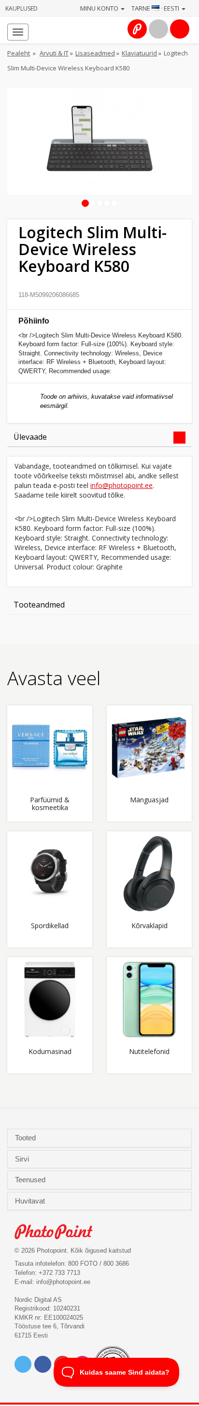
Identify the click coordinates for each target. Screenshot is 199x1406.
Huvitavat (31, 1201)
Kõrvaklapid (149, 926)
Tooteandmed (39, 604)
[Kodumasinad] (49, 999)
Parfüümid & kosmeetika (50, 803)
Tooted (26, 1138)
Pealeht (18, 53)
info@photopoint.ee (121, 485)
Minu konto (100, 8)
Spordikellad (50, 926)
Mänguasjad (149, 800)
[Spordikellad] (49, 873)
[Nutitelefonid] (149, 999)
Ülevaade (30, 437)
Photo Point (58, 1232)
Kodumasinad (49, 1052)
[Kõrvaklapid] (149, 873)
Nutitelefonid (149, 1052)
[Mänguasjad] (149, 747)
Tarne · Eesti (156, 8)
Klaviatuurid (139, 53)
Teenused (31, 1180)
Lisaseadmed (95, 53)
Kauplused (21, 8)
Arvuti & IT (54, 53)
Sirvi (23, 1159)
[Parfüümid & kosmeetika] (49, 747)
